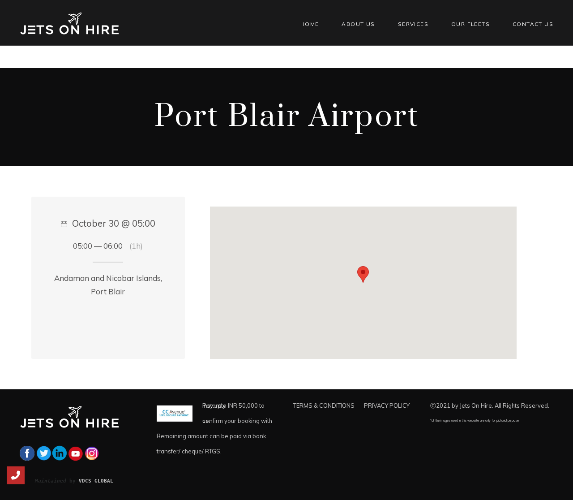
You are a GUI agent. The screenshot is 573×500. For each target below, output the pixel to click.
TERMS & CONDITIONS (324, 405)
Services (413, 24)
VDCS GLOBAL (96, 481)
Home (309, 24)
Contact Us (533, 24)
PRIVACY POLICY (387, 405)
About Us (358, 24)
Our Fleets (470, 24)
